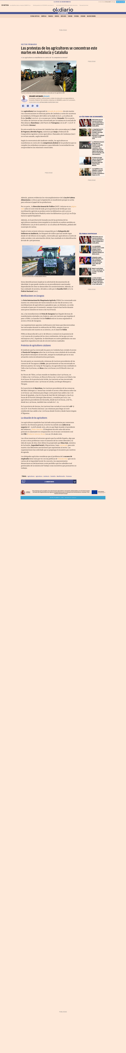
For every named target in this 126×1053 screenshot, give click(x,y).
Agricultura (39, 476)
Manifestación (61, 476)
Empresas (43, 16)
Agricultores (31, 476)
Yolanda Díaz (63, 459)
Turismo (70, 16)
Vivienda (76, 16)
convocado (63, 445)
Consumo (82, 16)
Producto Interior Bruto (36, 434)
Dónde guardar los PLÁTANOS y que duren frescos (44, 5)
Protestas (69, 476)
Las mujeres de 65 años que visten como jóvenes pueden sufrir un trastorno (73, 5)
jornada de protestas (55, 111)
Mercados (63, 16)
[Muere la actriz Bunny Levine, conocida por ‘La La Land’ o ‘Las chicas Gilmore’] (85, 271)
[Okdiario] (63, 9)
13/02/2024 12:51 (34, 102)
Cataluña (53, 476)
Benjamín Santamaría (36, 96)
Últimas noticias (35, 16)
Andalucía (46, 476)
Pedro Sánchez (37, 429)
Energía (57, 16)
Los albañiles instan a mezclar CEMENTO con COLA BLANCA (24, 5)
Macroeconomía (91, 16)
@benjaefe (46, 96)
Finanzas (50, 16)
